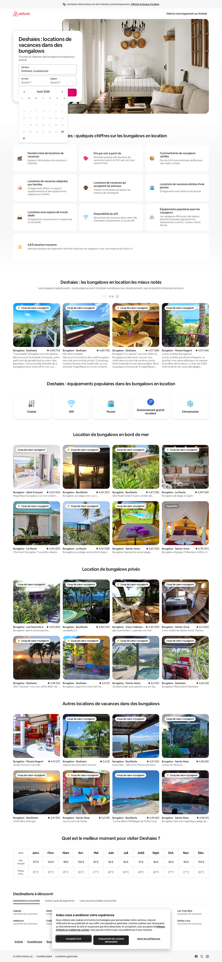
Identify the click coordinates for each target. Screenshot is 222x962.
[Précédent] (105, 296)
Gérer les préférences (148, 938)
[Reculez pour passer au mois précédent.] (24, 92)
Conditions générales (66, 956)
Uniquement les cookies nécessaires (111, 940)
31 (24, 138)
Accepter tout (73, 938)
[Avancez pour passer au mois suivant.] (62, 92)
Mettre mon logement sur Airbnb (187, 13)
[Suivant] (117, 296)
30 (62, 131)
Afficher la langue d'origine (145, 4)
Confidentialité (44, 956)
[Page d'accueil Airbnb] (21, 14)
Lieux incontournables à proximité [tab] (98, 900)
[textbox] (33, 82)
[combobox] (47, 71)
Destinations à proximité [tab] (26, 900)
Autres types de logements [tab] (59, 900)
